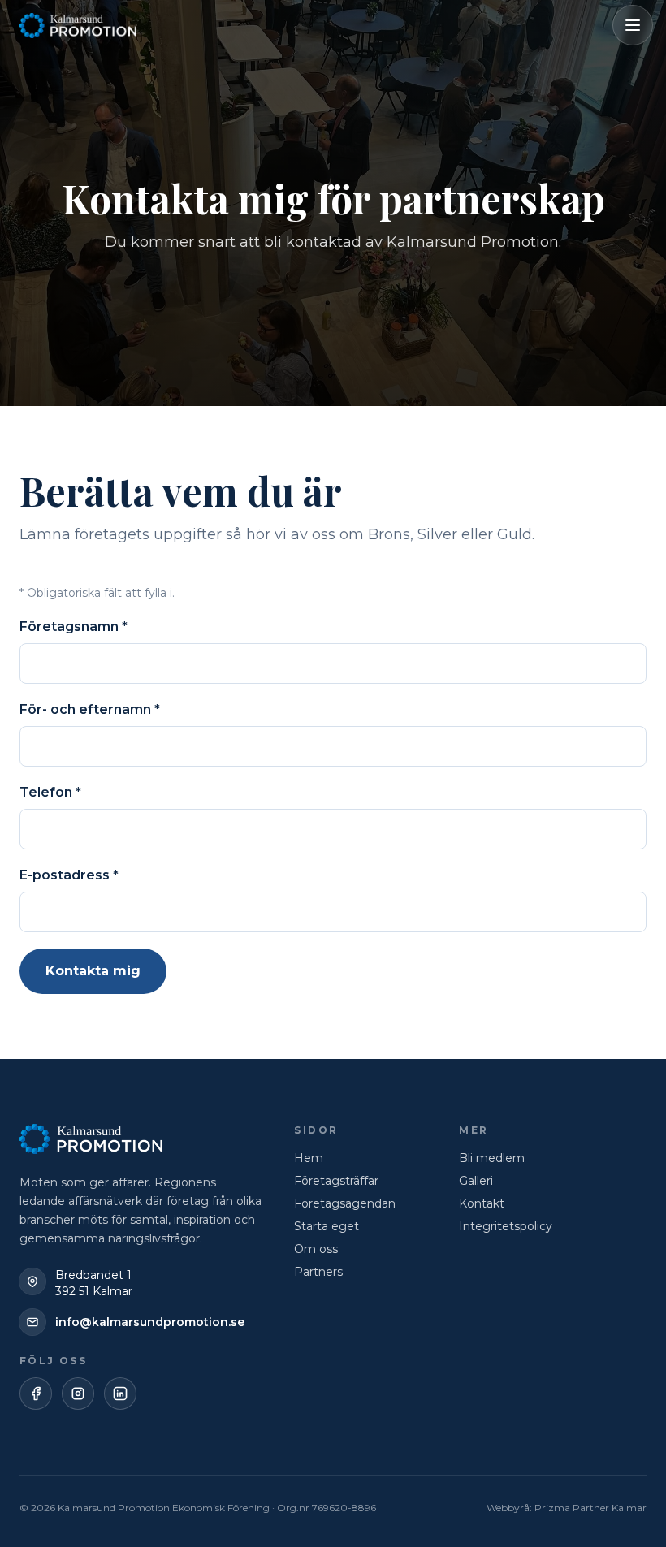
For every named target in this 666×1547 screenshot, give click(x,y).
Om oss (316, 1249)
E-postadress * (69, 875)
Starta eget (326, 1226)
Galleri (476, 1180)
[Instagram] (78, 1393)
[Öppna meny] (632, 25)
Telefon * (50, 792)
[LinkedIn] (120, 1393)
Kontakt (481, 1203)
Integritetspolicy (505, 1226)
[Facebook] (35, 1393)
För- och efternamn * (89, 709)
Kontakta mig (93, 971)
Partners (318, 1271)
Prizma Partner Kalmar (590, 1508)
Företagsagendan (345, 1203)
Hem (308, 1158)
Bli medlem (492, 1158)
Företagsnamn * (73, 626)
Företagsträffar (336, 1180)
